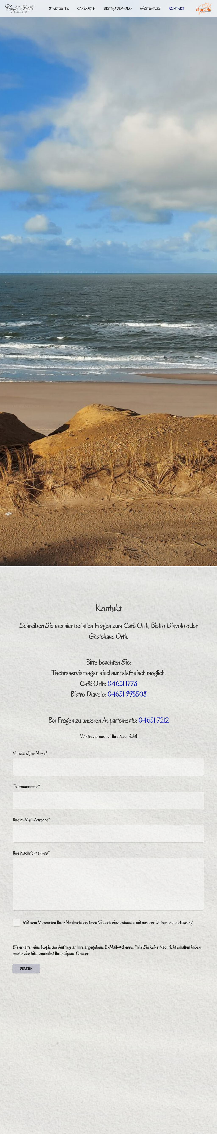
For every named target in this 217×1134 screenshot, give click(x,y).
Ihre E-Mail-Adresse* (31, 819)
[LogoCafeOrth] (20, 8)
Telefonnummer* (26, 786)
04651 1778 (122, 683)
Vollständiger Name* (30, 753)
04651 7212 (153, 720)
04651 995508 (126, 694)
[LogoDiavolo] (204, 8)
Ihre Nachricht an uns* (31, 853)
